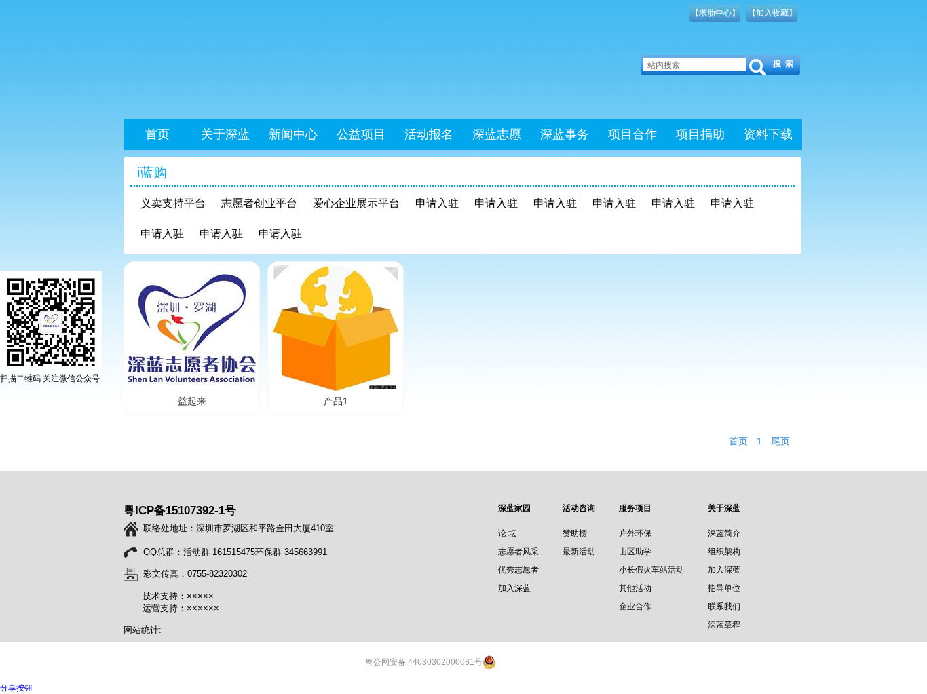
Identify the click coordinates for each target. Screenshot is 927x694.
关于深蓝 (225, 134)
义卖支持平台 (173, 203)
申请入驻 (437, 203)
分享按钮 (16, 688)
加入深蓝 (514, 588)
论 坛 (507, 533)
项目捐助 (700, 134)
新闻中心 (293, 134)
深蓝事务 (564, 134)
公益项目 (361, 134)
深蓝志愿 (496, 134)
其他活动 (635, 588)
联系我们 (724, 606)
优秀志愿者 (518, 570)
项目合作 (632, 134)
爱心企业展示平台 (356, 203)
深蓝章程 (724, 625)
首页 (157, 134)
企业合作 (635, 606)
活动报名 (428, 134)
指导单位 (724, 588)
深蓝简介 (724, 533)
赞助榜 (575, 533)
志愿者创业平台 (259, 203)
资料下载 (768, 134)
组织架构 (724, 551)
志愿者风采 (518, 551)
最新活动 (579, 551)
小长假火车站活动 (651, 570)
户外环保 (635, 533)
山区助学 (635, 551)
